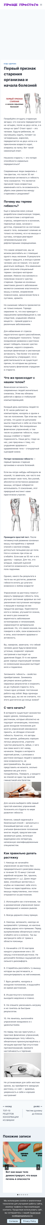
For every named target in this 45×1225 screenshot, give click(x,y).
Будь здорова (10, 64)
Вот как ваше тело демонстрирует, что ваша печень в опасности (21, 1175)
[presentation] (22, 1154)
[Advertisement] (22, 33)
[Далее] (38, 1167)
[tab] (17, 1194)
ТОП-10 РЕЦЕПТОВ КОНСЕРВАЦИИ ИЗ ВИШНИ (11, 1113)
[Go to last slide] (7, 1167)
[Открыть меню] (41, 4)
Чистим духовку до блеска (34, 1110)
